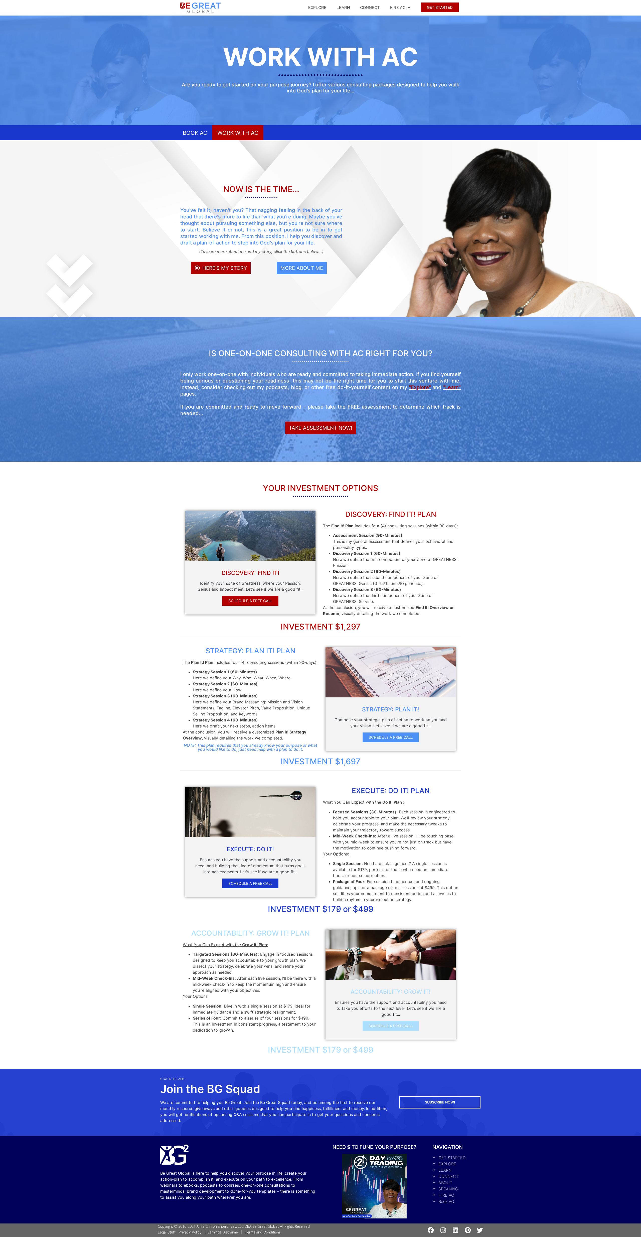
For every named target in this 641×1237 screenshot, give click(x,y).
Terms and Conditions (263, 1232)
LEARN (343, 7)
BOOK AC (195, 133)
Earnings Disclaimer (223, 1232)
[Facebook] (431, 1230)
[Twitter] (480, 1230)
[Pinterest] (467, 1230)
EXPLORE (317, 7)
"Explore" (420, 387)
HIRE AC (397, 7)
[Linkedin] (455, 1230)
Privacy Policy (190, 1232)
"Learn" (452, 387)
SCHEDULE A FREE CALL (250, 600)
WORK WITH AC (237, 133)
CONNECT (370, 7)
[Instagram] (443, 1230)
